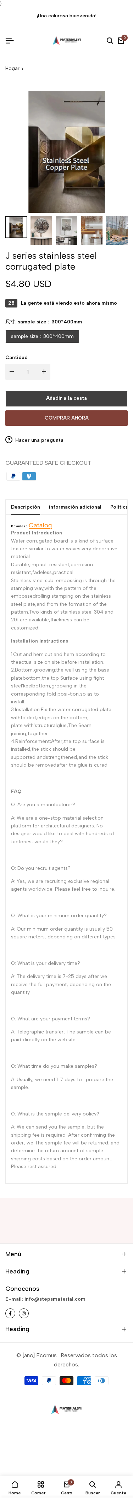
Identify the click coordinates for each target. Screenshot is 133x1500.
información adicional (75, 507)
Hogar (12, 68)
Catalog (40, 525)
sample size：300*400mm (42, 336)
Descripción (25, 507)
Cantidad (16, 358)
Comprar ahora (67, 418)
